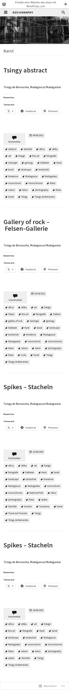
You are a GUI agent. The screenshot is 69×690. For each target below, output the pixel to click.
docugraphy (23, 12)
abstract (12, 149)
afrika (55, 149)
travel (11, 196)
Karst (58, 162)
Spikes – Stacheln (28, 387)
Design (21, 156)
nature (11, 190)
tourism (28, 506)
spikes (44, 499)
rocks (23, 355)
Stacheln (12, 506)
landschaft (43, 169)
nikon (25, 190)
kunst (11, 169)
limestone (13, 176)
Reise (58, 190)
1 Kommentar (15, 300)
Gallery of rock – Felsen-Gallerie (26, 225)
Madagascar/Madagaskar (45, 87)
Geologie (12, 162)
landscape (26, 169)
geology (29, 162)
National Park (36, 493)
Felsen (11, 314)
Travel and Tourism (17, 513)
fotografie (51, 156)
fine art (35, 156)
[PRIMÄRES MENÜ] (5, 12)
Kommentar (14, 141)
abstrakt (28, 149)
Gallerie (56, 314)
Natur (52, 183)
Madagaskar (51, 176)
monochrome (36, 183)
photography (41, 190)
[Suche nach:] (62, 12)
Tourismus (44, 506)
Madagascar (31, 176)
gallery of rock (15, 321)
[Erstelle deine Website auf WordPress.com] (34, 4)
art (9, 156)
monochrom (14, 183)
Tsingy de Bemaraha (16, 87)
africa (42, 149)
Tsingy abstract (25, 70)
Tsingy (24, 196)
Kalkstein (44, 162)
